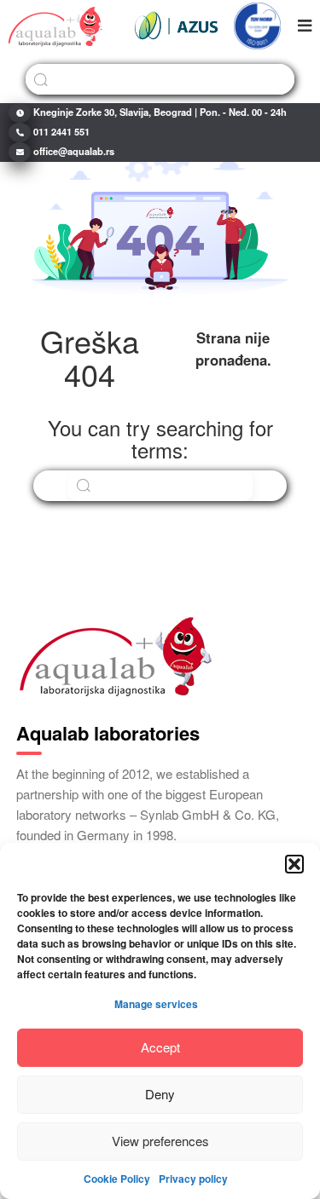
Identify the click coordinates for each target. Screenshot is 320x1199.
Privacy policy (193, 1178)
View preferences (160, 1141)
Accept (160, 1047)
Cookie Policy (117, 1178)
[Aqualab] (55, 25)
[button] (294, 864)
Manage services (156, 1004)
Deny (160, 1094)
